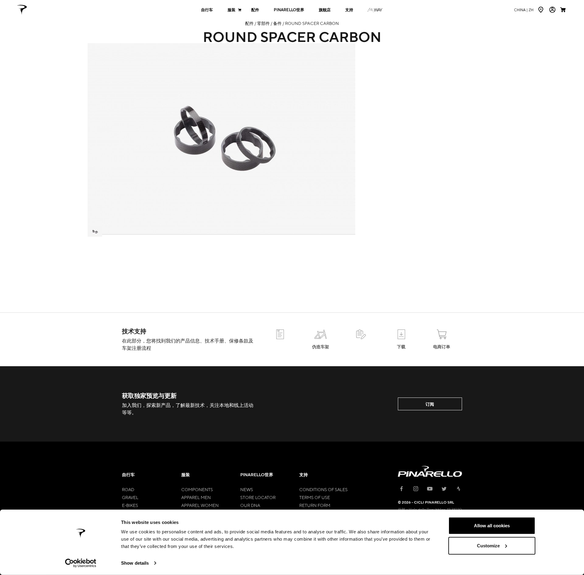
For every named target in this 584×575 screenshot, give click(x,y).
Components (197, 489)
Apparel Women (200, 505)
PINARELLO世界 (289, 9)
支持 (349, 9)
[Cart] (563, 10)
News (246, 489)
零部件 (263, 23)
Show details (135, 563)
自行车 (207, 9)
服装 (231, 9)
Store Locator (258, 497)
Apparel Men (196, 497)
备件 (277, 23)
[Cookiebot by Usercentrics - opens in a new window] (80, 563)
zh (524, 9)
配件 (255, 9)
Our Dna (250, 505)
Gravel (130, 497)
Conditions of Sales (323, 489)
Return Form (314, 505)
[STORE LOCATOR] (541, 9)
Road (128, 489)
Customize (488, 545)
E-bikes (130, 505)
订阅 (430, 404)
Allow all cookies (492, 525)
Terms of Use (314, 497)
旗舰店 (325, 9)
